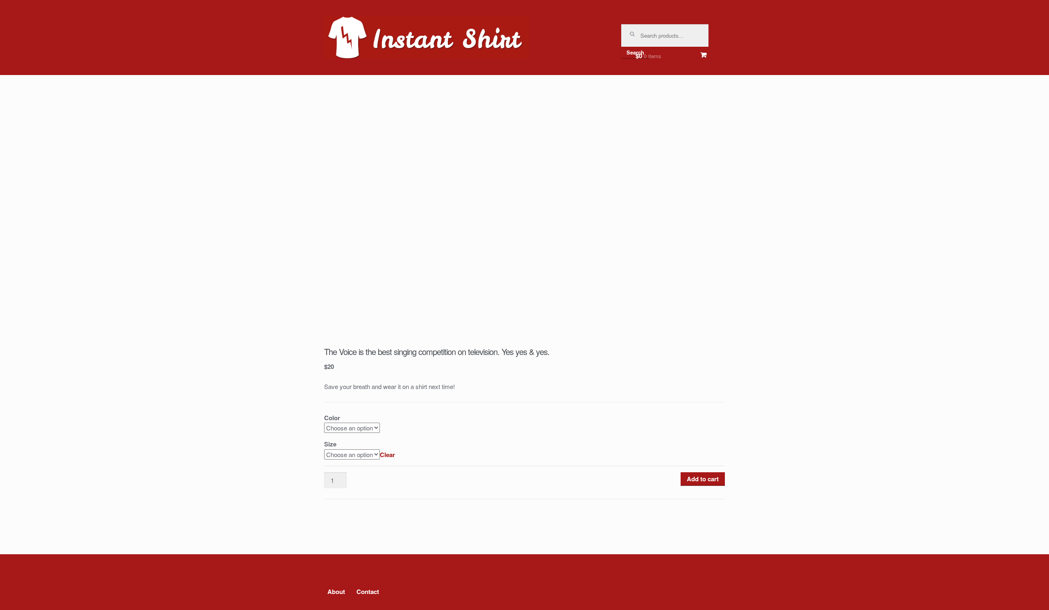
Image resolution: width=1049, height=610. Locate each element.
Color (332, 417)
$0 (648, 55)
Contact (367, 591)
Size (330, 443)
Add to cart (703, 478)
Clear (387, 454)
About (336, 591)
